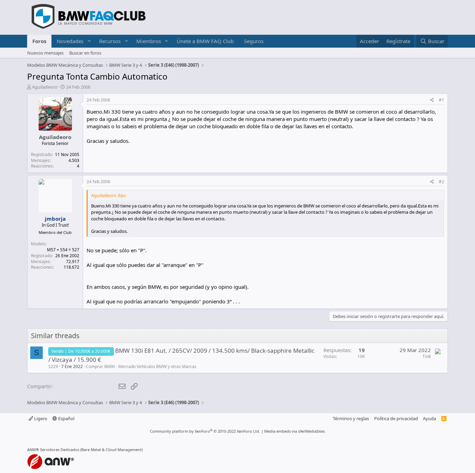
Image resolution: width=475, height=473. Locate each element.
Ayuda (429, 418)
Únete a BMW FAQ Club (205, 41)
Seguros (254, 41)
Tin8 (426, 356)
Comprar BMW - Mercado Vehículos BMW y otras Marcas (141, 366)
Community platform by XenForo (205, 431)
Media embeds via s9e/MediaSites (294, 431)
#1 (441, 100)
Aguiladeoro (44, 87)
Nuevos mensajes (45, 53)
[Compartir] (432, 100)
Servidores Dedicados (59, 449)
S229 (53, 366)
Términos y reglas (351, 418)
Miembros (148, 41)
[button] (89, 41)
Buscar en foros (85, 53)
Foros (39, 41)
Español (65, 418)
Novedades (70, 41)
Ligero (40, 418)
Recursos (110, 41)
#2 (441, 182)
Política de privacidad (396, 418)
